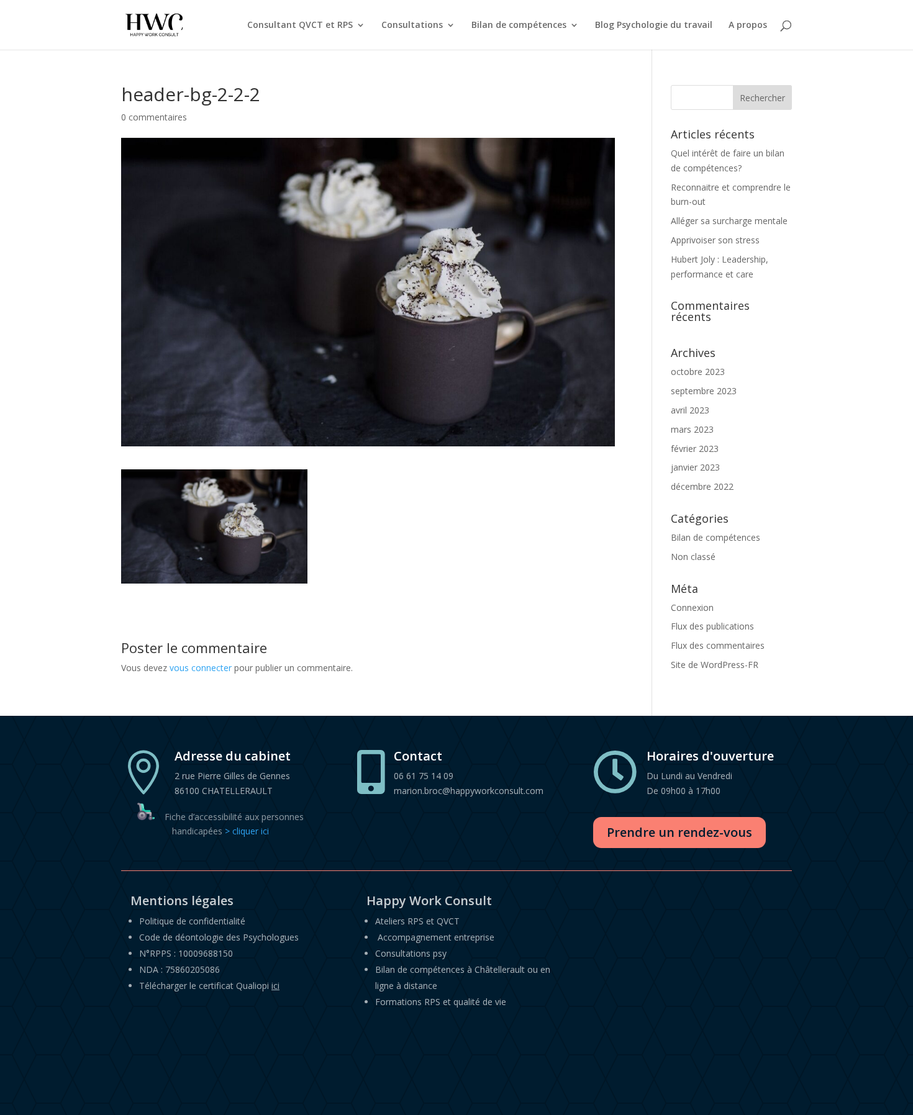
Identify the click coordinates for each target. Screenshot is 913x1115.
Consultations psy (411, 953)
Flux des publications (712, 626)
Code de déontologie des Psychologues (219, 937)
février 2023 (695, 448)
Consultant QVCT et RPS (300, 25)
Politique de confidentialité (192, 921)
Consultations (412, 25)
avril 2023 (690, 410)
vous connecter (201, 668)
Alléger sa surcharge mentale (729, 221)
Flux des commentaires (718, 645)
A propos (748, 25)
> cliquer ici (247, 831)
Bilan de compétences (518, 25)
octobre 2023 (698, 371)
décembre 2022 (702, 486)
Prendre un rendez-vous (679, 832)
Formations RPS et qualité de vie (440, 1002)
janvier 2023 (695, 467)
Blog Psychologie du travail (653, 25)
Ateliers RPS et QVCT (417, 921)
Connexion (692, 607)
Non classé (693, 556)
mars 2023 (692, 429)
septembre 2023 (704, 391)
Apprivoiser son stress (715, 240)
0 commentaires (154, 117)
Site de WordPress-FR (714, 664)
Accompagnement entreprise (436, 937)
